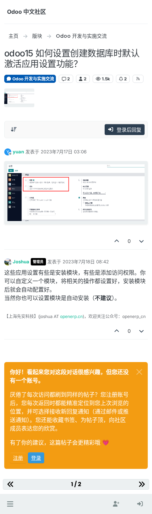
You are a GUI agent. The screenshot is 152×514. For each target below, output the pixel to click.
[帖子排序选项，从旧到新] (13, 129)
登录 (36, 458)
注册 (18, 458)
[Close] (139, 372)
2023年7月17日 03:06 (64, 151)
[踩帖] (141, 240)
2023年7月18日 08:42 (86, 261)
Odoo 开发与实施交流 (32, 78)
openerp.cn (71, 316)
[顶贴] (116, 240)
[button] (10, 504)
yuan (18, 151)
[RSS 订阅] (138, 78)
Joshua (21, 261)
